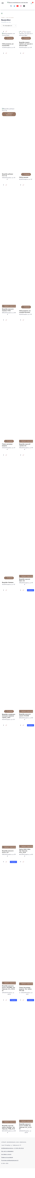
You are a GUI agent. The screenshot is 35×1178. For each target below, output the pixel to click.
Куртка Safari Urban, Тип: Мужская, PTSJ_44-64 (25, 851)
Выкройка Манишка (7, 582)
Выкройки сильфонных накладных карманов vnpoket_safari (8, 716)
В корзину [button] (10, 38)
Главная (2, 17)
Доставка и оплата (6, 1154)
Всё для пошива (10, 17)
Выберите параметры (9, 114)
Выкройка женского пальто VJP (8, 851)
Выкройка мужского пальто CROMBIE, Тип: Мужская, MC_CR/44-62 (8, 988)
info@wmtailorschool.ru (7, 1148)
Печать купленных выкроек (7, 444)
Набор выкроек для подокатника (7, 44)
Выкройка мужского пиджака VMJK (8, 309)
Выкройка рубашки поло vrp (7, 174)
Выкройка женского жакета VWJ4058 (25, 715)
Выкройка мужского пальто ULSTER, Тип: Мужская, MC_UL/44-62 (25, 1126)
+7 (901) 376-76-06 (19, 1148)
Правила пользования (7, 1157)
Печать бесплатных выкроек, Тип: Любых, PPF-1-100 (25, 989)
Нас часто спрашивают (7, 1151)
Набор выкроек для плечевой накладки (25, 311)
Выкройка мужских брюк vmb (24, 579)
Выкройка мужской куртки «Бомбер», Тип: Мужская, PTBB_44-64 (8, 1127)
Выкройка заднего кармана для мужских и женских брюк (26, 44)
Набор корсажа (23, 177)
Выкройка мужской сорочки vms (24, 444)
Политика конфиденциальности (9, 1160)
